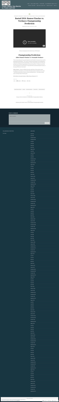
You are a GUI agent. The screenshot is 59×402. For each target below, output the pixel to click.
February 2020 (33, 195)
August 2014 (33, 323)
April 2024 (32, 147)
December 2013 (33, 338)
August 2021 (33, 164)
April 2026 (32, 135)
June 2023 (32, 151)
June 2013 (32, 350)
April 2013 (32, 354)
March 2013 (32, 356)
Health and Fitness (35, 3)
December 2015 (33, 292)
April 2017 (32, 261)
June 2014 (32, 327)
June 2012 (32, 373)
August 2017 (33, 253)
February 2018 (33, 242)
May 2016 (32, 282)
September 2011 (33, 391)
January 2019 (33, 220)
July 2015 (32, 302)
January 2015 (33, 313)
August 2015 (33, 300)
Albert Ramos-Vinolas (17, 89)
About (55, 5)
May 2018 (32, 236)
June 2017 (32, 257)
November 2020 (33, 180)
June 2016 (32, 280)
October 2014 (33, 319)
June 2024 (32, 143)
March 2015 (32, 309)
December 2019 (33, 199)
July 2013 (32, 348)
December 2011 (33, 385)
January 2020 (33, 197)
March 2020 (32, 193)
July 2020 (32, 187)
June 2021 (32, 168)
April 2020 (32, 191)
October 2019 (33, 203)
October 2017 (33, 249)
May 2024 (32, 145)
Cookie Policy (18, 400)
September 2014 (33, 321)
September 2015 (33, 298)
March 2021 (32, 174)
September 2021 (33, 162)
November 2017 (33, 247)
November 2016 (33, 271)
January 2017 (33, 267)
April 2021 (32, 172)
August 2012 (33, 369)
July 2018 (32, 232)
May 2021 (32, 170)
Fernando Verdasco (29, 89)
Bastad (24, 89)
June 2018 (32, 234)
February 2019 (33, 218)
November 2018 (33, 224)
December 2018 (33, 222)
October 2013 (33, 342)
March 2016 (32, 286)
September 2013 (33, 344)
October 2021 (33, 160)
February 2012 (33, 381)
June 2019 (32, 211)
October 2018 (33, 226)
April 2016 (32, 284)
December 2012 (33, 362)
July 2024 (32, 141)
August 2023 (33, 149)
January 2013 (33, 360)
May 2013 (32, 352)
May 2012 (32, 375)
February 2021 (33, 176)
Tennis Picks (35, 89)
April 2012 (32, 377)
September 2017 (33, 251)
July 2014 (32, 325)
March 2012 (32, 379)
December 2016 (33, 269)
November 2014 (33, 317)
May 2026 (32, 133)
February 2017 (33, 265)
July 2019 (32, 209)
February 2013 (33, 358)
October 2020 (33, 182)
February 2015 (33, 311)
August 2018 (33, 230)
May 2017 (32, 259)
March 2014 (32, 333)
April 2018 (32, 238)
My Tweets (4, 133)
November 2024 (33, 139)
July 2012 (32, 371)
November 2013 (33, 340)
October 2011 (33, 389)
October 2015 (33, 296)
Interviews (42, 3)
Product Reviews (31, 5)
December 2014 (33, 315)
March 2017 (32, 263)
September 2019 (33, 205)
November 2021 (33, 158)
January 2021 (33, 178)
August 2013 (33, 346)
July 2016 (32, 278)
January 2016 (33, 290)
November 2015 (33, 294)
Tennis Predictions (42, 89)
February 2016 (33, 288)
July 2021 (32, 166)
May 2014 (32, 329)
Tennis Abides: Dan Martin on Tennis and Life (11, 7)
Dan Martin (27, 26)
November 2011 (33, 387)
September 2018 (33, 228)
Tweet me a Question (40, 5)
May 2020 (32, 189)
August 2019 (33, 207)
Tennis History (49, 5)
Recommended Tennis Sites (50, 3)
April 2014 (32, 331)
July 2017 (32, 255)
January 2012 (33, 383)
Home (28, 3)
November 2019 (33, 201)
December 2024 (33, 137)
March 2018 (32, 240)
